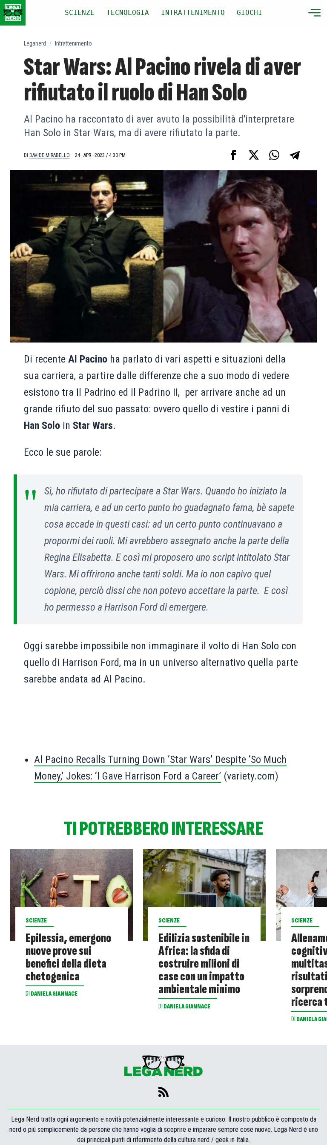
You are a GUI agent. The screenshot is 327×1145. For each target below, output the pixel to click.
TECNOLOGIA (127, 13)
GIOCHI (249, 13)
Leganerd (35, 43)
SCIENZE (80, 13)
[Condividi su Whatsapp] (274, 154)
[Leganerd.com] (13, 13)
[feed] (163, 1092)
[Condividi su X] (253, 154)
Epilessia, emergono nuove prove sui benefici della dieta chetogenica (68, 957)
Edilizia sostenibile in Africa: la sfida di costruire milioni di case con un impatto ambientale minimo (204, 964)
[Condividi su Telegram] (294, 154)
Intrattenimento (73, 43)
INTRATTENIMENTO (193, 13)
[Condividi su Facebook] (233, 154)
